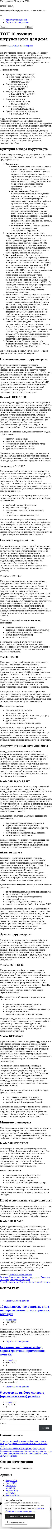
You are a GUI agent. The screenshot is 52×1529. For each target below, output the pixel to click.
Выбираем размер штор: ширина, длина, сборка (22, 1448)
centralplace (27, 46)
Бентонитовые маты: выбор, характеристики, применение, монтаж (22, 1350)
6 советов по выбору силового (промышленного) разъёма (22, 1394)
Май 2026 (10, 1488)
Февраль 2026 (12, 1495)
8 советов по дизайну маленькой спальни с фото (23, 1441)
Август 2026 (11, 1480)
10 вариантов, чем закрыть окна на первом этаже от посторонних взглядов (24, 1310)
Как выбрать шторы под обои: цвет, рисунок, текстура (26, 1451)
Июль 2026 (11, 1483)
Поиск (3, 1423)
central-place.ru (6, 6)
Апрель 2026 (12, 1490)
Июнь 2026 (11, 1485)
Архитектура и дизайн (16, 20)
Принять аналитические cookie (20, 1516)
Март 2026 (11, 1493)
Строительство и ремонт (17, 22)
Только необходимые (16, 1522)
